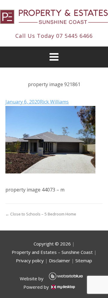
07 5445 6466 (74, 35)
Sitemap (83, 260)
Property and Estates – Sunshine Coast (52, 252)
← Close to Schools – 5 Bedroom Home (40, 214)
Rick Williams (54, 101)
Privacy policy (30, 260)
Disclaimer (59, 260)
